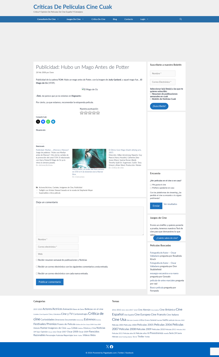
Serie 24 (173, 333)
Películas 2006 (163, 324)
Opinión (44, 332)
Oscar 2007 (62, 332)
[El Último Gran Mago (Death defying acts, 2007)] (127, 159)
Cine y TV (67, 314)
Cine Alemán (144, 310)
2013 (119, 310)
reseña (166, 333)
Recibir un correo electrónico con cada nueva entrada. (63, 274)
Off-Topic (36, 332)
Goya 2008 (90, 324)
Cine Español (43, 314)
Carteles (56, 188)
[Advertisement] (109, 41)
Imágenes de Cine (66, 188)
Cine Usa (119, 320)
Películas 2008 (127, 329)
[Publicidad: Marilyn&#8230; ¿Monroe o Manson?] (54, 158)
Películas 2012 (181, 329)
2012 (114, 310)
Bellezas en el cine (94, 309)
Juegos (69, 328)
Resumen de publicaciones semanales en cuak (163, 95)
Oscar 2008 (72, 332)
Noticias (100, 328)
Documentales (70, 320)
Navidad (159, 320)
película (171, 320)
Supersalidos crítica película (49, 193)
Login (142, 19)
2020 (40, 309)
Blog (115, 19)
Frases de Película (66, 324)
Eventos (98, 320)
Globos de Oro (81, 324)
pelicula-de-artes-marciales (162, 280)
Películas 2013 (117, 333)
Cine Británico (167, 309)
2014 (127, 310)
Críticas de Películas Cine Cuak (72, 7)
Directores (59, 320)
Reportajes (68, 335)
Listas (74, 328)
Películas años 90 (142, 333)
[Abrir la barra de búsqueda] (181, 19)
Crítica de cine (98, 19)
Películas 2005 (145, 325)
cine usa (129, 320)
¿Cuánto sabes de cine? (167, 238)
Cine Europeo (142, 314)
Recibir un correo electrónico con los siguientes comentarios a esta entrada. (73, 267)
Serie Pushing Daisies (125, 337)
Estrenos (90, 319)
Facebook (129, 353)
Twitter (121, 353)
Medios (80, 328)
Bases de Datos (78, 309)
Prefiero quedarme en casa (163, 188)
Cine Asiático (155, 310)
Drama (147, 320)
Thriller (141, 337)
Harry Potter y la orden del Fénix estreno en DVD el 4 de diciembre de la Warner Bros (88, 171)
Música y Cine (89, 328)
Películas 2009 (143, 329)
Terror (135, 337)
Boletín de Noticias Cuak (164, 99)
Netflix (165, 320)
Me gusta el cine (159, 185)
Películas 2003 (117, 325)
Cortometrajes (80, 314)
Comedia (135, 320)
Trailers (80, 335)
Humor (44, 328)
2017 (131, 310)
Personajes (51, 335)
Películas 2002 (180, 320)
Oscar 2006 (52, 332)
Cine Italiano (172, 315)
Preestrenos (156, 333)
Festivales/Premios (45, 324)
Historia (36, 328)
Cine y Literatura (55, 314)
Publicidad (78, 188)
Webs (93, 335)
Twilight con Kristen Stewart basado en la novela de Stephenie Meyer (66, 190)
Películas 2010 (158, 329)
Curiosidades (47, 319)
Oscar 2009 (83, 332)
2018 (135, 310)
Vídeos (86, 335)
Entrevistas (80, 320)
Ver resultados (170, 204)
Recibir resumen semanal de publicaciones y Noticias (62, 260)
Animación (68, 309)
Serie (75, 335)
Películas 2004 (130, 325)
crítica (141, 320)
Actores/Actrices (45, 188)
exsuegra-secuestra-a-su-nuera (164, 273)
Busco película (156, 288)
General (153, 320)
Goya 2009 (97, 324)
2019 (35, 309)
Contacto (128, 19)
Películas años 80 (129, 333)
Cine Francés (158, 314)
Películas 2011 (170, 329)
